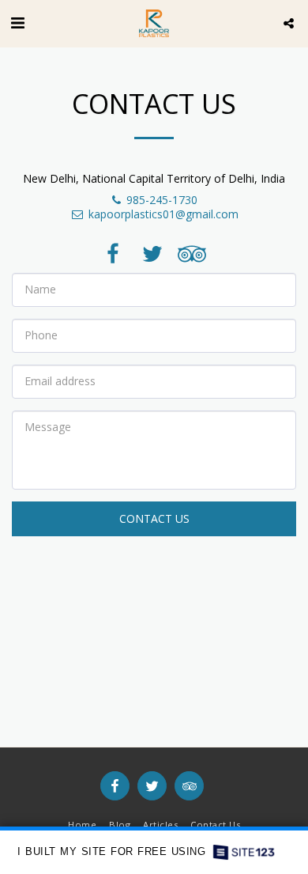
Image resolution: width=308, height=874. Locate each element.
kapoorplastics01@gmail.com (163, 213)
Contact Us (154, 518)
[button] (17, 22)
